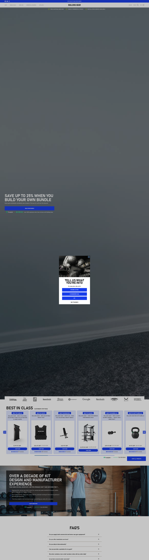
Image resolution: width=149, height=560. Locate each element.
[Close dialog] (89, 257)
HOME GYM (75, 290)
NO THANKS (74, 302)
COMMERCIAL (74, 294)
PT (74, 298)
